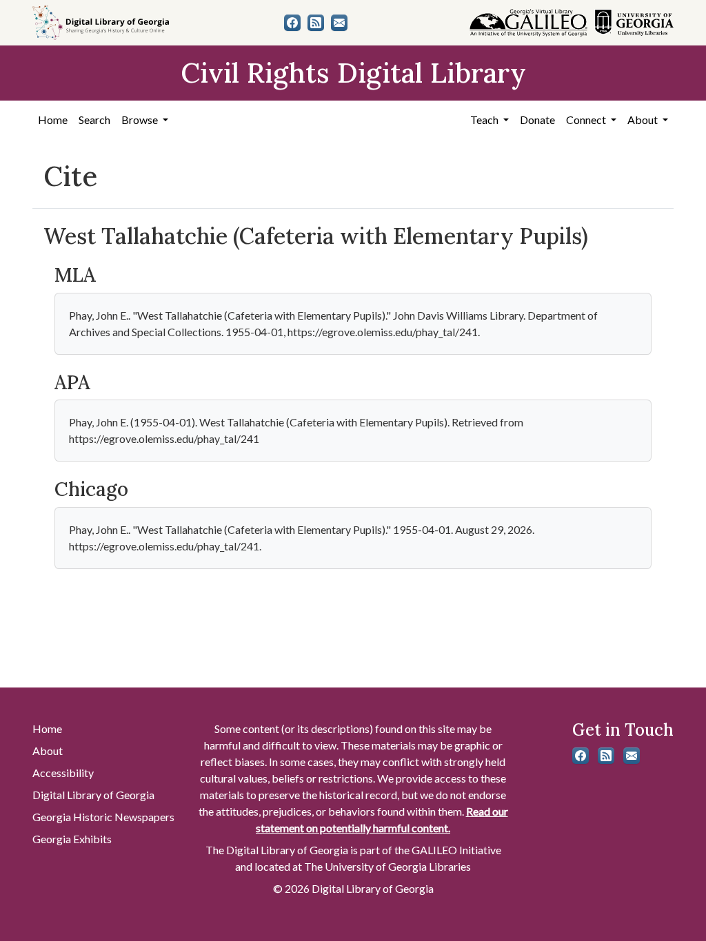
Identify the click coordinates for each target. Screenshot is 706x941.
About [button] (643, 119)
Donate (537, 119)
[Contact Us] (339, 22)
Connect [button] (587, 119)
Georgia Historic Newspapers (103, 816)
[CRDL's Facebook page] (292, 22)
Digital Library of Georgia (93, 794)
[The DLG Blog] (315, 22)
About (47, 750)
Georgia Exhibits (72, 838)
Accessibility (63, 772)
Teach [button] (485, 119)
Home (53, 119)
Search (94, 119)
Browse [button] (140, 119)
